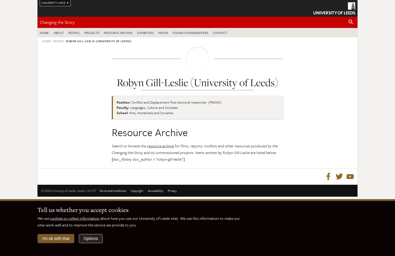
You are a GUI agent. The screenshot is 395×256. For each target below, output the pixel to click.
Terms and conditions (112, 190)
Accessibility (155, 190)
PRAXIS (163, 32)
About (58, 32)
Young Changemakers (190, 32)
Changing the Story (57, 22)
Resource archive (118, 32)
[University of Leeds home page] (334, 7)
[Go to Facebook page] (328, 176)
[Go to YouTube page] (350, 176)
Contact (220, 32)
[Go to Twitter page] (339, 176)
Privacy (172, 190)
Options (91, 238)
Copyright (137, 190)
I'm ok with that (55, 238)
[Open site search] (351, 22)
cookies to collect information (74, 218)
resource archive (160, 146)
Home (44, 32)
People (74, 32)
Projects (91, 32)
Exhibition (145, 32)
